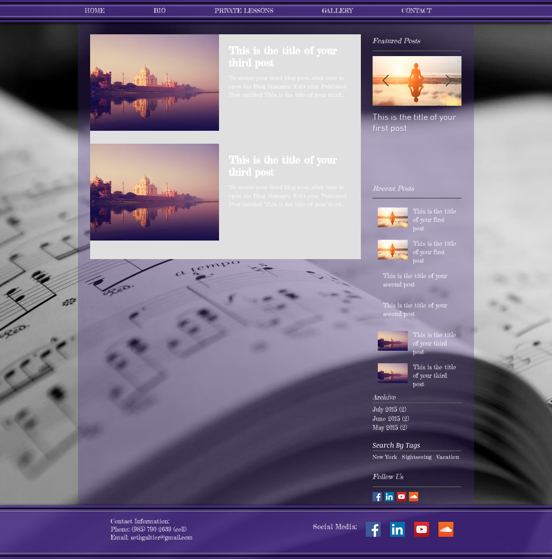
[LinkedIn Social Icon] (397, 529)
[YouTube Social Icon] (421, 529)
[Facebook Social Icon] (373, 529)
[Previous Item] (385, 81)
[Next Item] (448, 81)
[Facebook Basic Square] (377, 496)
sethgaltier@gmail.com (162, 537)
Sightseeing (417, 456)
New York (385, 456)
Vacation (447, 456)
